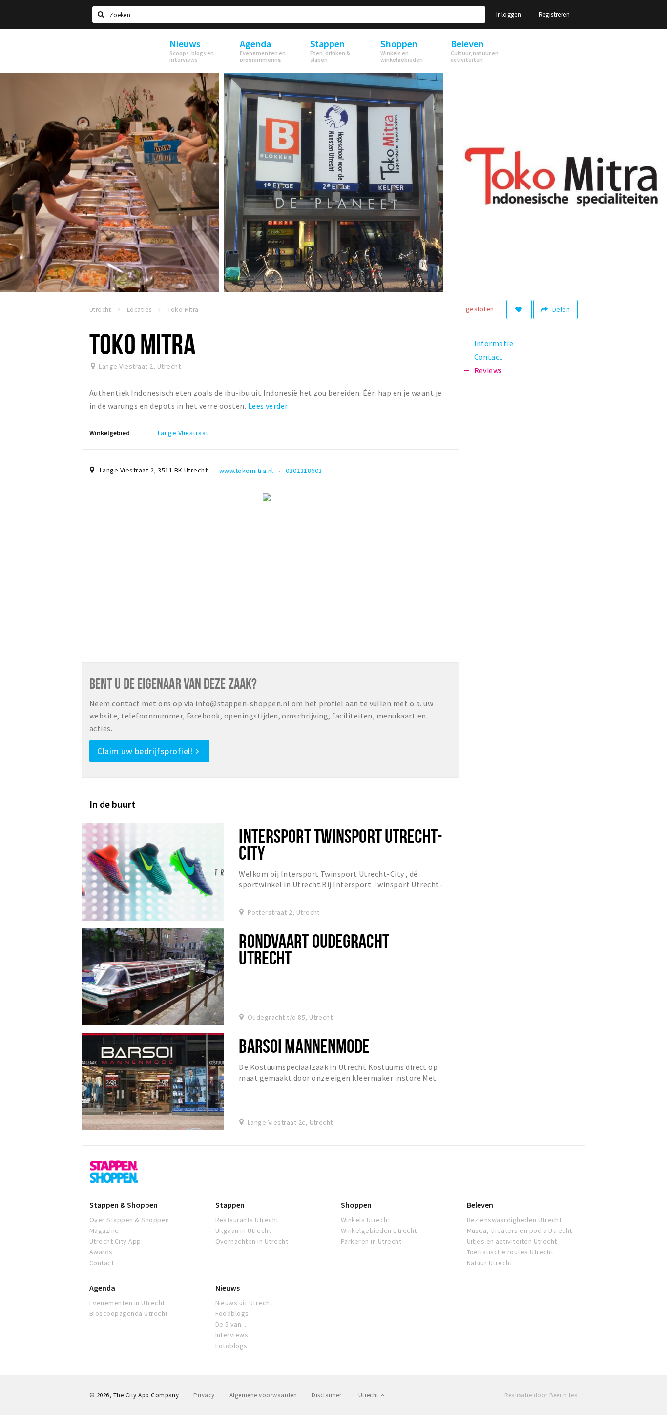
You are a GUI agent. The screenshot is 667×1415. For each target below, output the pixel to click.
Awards (101, 1252)
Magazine (104, 1230)
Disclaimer (326, 1395)
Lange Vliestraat (183, 433)
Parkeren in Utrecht (371, 1241)
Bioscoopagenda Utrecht (128, 1313)
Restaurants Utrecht (247, 1219)
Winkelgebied (109, 433)
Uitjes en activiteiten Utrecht (512, 1241)
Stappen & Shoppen (123, 1205)
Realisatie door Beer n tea (541, 1395)
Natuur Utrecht (490, 1262)
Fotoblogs (231, 1345)
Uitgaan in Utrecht (243, 1230)
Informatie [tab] (494, 343)
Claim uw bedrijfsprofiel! (146, 751)
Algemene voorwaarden (263, 1395)
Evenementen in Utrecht (127, 1302)
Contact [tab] (488, 357)
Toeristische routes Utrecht (510, 1252)
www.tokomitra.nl (246, 470)
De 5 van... (231, 1324)
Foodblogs (232, 1313)
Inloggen (508, 14)
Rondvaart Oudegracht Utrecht (314, 949)
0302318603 (304, 470)
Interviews (232, 1335)
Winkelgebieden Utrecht (379, 1230)
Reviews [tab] (488, 370)
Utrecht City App (115, 1241)
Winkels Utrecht (365, 1219)
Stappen (230, 1205)
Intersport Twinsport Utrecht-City (340, 844)
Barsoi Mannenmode (304, 1045)
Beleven (480, 1205)
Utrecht (369, 1395)
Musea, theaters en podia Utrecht (519, 1230)
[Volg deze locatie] (519, 309)
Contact (101, 1262)
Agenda (102, 1287)
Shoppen (356, 1205)
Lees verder (268, 405)
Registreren (554, 14)
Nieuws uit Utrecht (244, 1302)
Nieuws (227, 1287)
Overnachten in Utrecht (252, 1241)
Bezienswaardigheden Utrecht (514, 1219)
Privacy (203, 1395)
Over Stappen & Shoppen (129, 1219)
